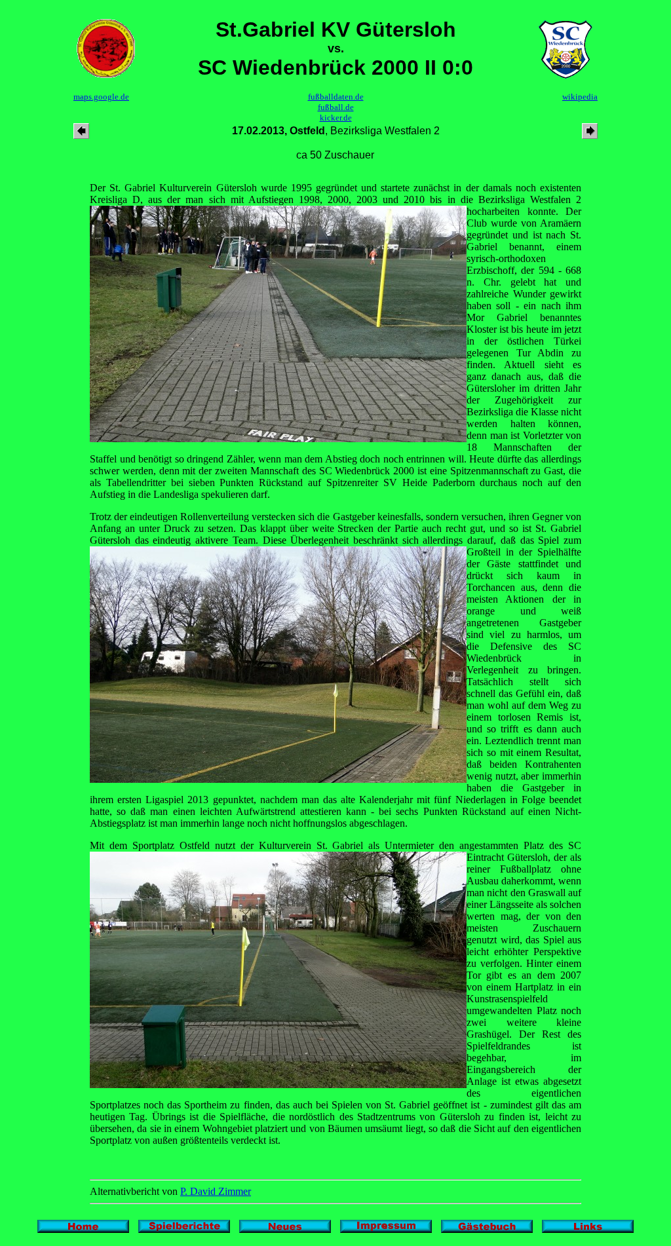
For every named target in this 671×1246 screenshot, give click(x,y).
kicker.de (336, 118)
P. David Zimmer (215, 1191)
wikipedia (580, 97)
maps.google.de (101, 97)
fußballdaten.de (336, 97)
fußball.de (336, 107)
